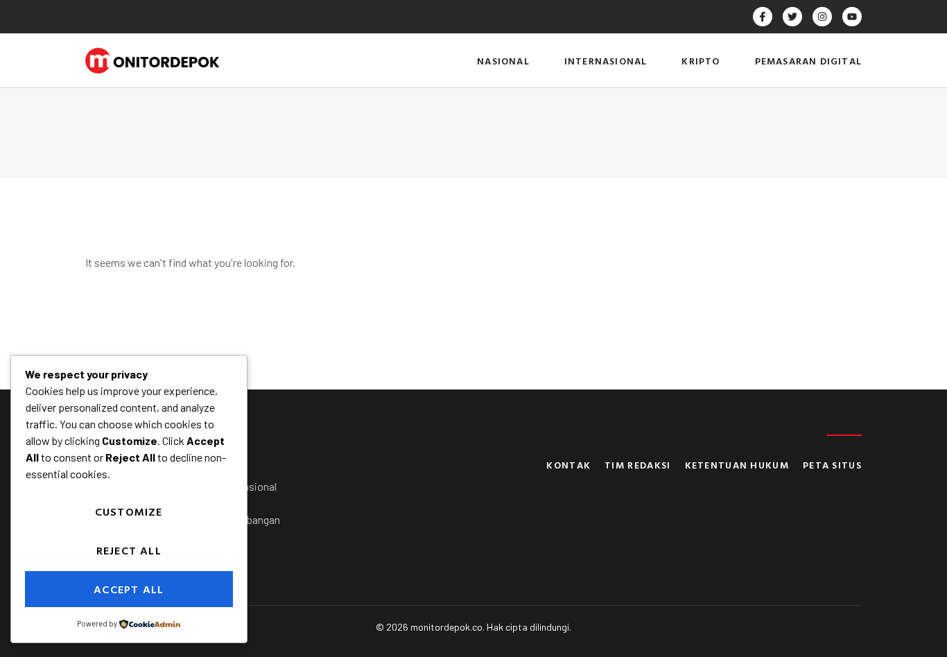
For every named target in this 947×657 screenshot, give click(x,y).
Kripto (700, 60)
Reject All (129, 550)
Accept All (129, 589)
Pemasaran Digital (808, 60)
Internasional (606, 60)
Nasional (503, 60)
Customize (129, 511)
